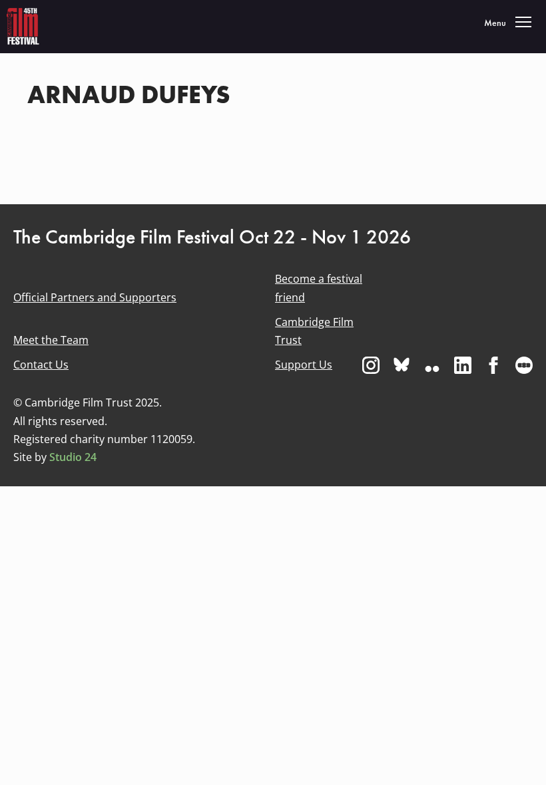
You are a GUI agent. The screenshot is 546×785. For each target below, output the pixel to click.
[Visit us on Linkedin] (462, 365)
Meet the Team (51, 340)
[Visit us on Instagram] (371, 365)
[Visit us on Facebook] (493, 365)
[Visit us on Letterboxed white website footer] (524, 365)
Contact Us (41, 364)
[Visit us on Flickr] (432, 365)
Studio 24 (73, 457)
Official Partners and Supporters (94, 297)
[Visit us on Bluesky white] (401, 365)
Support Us (303, 364)
